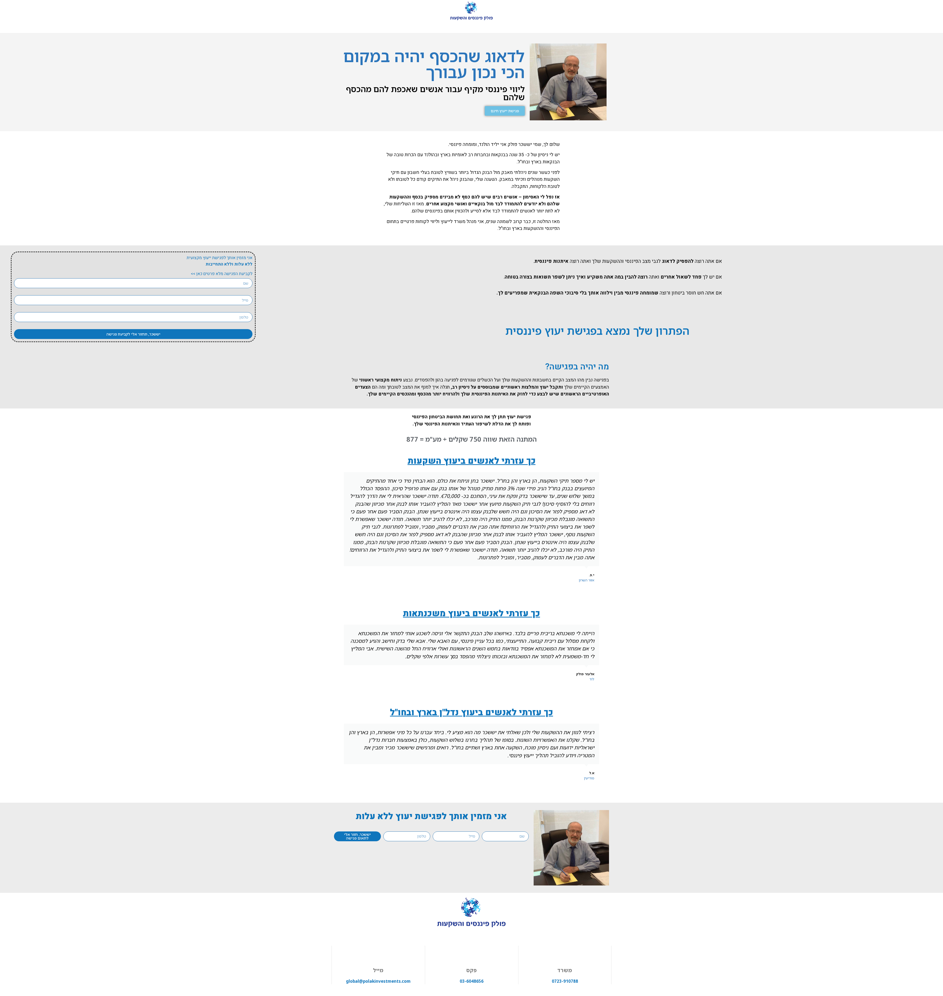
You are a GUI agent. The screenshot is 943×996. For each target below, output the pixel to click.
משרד (564, 970)
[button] (338, 527)
